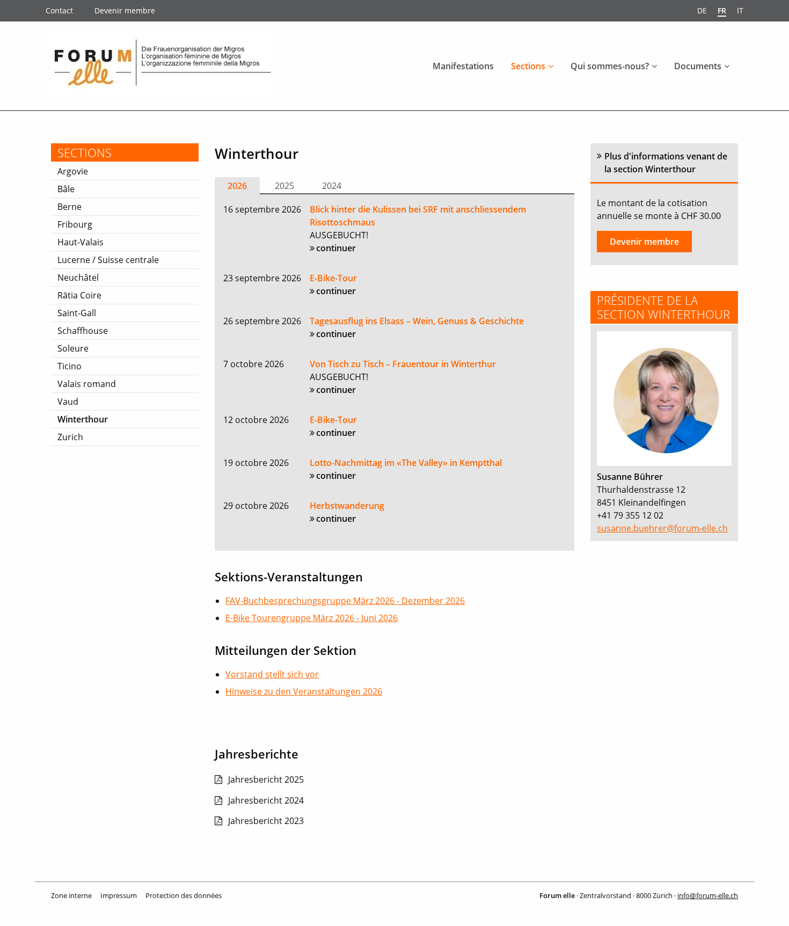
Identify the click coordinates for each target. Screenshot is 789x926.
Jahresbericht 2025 (266, 779)
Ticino (69, 366)
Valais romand (86, 384)
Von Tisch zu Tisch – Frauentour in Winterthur (403, 364)
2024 (331, 186)
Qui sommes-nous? (610, 66)
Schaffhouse (82, 331)
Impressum (118, 895)
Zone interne (71, 895)
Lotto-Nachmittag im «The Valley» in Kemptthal (406, 463)
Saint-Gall (76, 313)
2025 (284, 186)
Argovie (72, 171)
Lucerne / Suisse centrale (108, 260)
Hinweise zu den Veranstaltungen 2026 (303, 691)
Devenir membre (124, 10)
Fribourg (74, 224)
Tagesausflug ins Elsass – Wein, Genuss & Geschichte (417, 321)
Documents (697, 66)
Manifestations (463, 66)
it (740, 10)
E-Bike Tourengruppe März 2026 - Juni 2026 (311, 618)
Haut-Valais (80, 242)
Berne (69, 207)
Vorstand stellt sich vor (272, 674)
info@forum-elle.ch (707, 895)
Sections (528, 66)
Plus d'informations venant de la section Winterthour (665, 162)
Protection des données (183, 895)
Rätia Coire (79, 295)
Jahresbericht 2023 (266, 821)
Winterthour (82, 419)
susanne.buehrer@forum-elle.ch (662, 528)
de (702, 10)
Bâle (66, 189)
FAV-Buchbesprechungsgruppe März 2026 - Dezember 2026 (345, 601)
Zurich (70, 437)
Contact (59, 10)
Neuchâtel (78, 277)
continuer (336, 248)
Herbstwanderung (347, 506)
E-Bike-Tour (333, 278)
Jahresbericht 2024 (266, 800)
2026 (237, 186)
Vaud (67, 401)
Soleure (73, 348)
